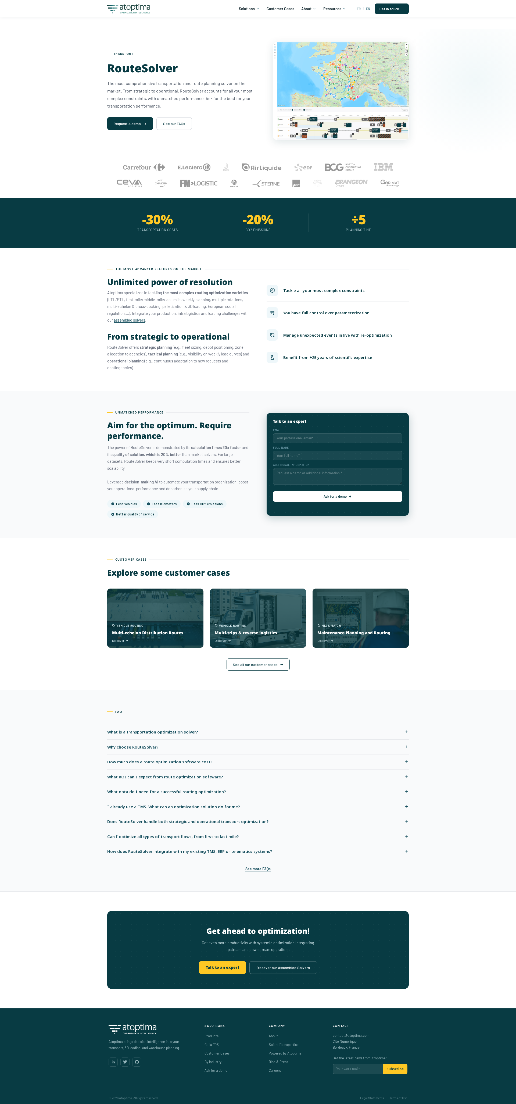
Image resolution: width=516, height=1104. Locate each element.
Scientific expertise (284, 1044)
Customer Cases (280, 8)
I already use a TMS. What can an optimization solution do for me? (173, 806)
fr (359, 8)
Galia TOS (212, 1044)
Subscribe (395, 1068)
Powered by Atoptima (285, 1053)
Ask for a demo (335, 496)
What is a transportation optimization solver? (152, 732)
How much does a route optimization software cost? (159, 761)
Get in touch (389, 8)
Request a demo (127, 123)
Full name (281, 447)
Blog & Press (278, 1062)
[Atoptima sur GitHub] (136, 1062)
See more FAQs (258, 869)
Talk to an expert (222, 967)
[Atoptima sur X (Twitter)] (125, 1062)
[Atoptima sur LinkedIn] (113, 1062)
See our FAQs (174, 123)
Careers (275, 1070)
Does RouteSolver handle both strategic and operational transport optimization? (187, 821)
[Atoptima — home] (151, 1029)
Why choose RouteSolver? (132, 747)
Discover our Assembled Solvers (283, 967)
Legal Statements (372, 1098)
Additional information (291, 464)
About (306, 8)
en (368, 8)
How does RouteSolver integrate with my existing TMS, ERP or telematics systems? (189, 851)
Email (277, 430)
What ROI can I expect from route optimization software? (165, 776)
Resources (332, 8)
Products (211, 1036)
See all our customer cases (255, 664)
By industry (213, 1062)
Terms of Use (398, 1098)
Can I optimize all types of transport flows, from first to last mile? (173, 836)
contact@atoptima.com (351, 1035)
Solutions (247, 8)
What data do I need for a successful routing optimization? (166, 791)
